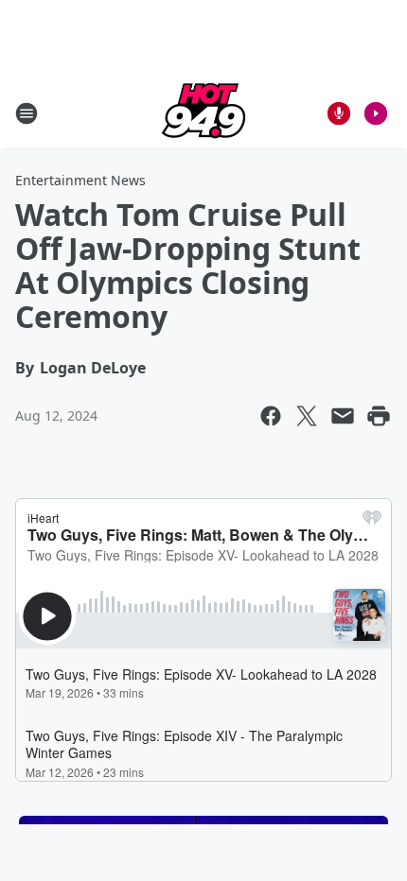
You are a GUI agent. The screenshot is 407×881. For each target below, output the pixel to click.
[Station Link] (203, 113)
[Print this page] (378, 416)
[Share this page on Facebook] (270, 416)
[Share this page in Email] (342, 416)
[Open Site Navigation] (26, 113)
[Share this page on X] (306, 416)
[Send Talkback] (338, 113)
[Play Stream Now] (375, 113)
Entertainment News (80, 180)
